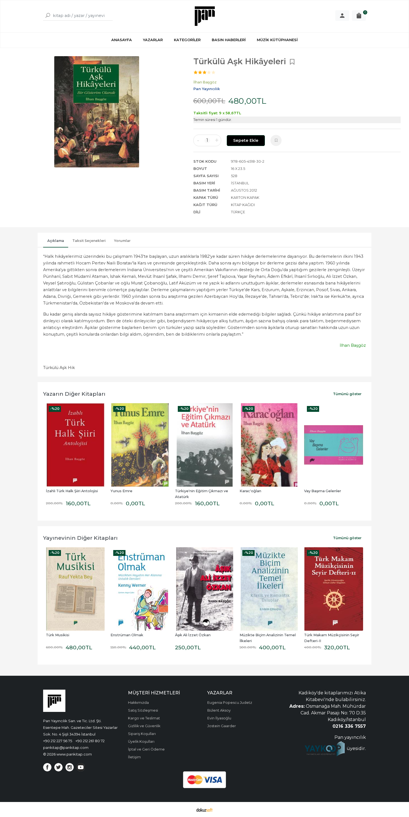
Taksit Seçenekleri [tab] (89, 241)
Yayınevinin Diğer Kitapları (80, 537)
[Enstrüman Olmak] (139, 589)
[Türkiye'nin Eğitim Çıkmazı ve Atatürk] (204, 445)
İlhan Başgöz (353, 345)
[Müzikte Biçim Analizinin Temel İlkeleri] (269, 589)
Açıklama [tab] (55, 241)
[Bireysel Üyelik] (342, 15)
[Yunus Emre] (139, 445)
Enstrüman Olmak (126, 635)
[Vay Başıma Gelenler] (333, 445)
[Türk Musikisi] (75, 589)
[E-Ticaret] (204, 809)
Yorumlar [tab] (122, 241)
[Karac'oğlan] (269, 445)
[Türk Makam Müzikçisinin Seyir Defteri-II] (333, 589)
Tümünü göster (347, 394)
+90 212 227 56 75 (57, 741)
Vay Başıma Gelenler (322, 491)
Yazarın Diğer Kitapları (74, 393)
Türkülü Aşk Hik (59, 367)
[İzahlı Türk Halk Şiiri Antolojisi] (75, 445)
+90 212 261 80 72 (90, 741)
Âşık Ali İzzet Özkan (193, 635)
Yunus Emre (121, 491)
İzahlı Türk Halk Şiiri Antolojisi (72, 491)
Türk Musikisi (57, 635)
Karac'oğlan (250, 491)
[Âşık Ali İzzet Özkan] (204, 589)
